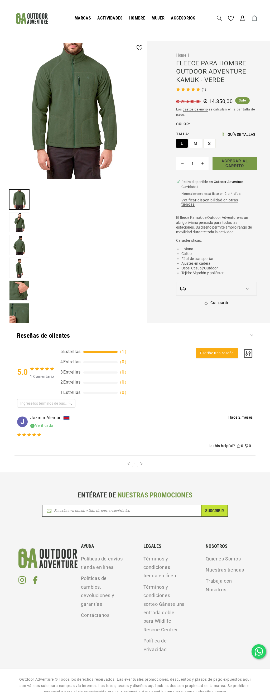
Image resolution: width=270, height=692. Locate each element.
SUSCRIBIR (214, 510)
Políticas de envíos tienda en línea (102, 563)
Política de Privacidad (155, 645)
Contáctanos (95, 615)
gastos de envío (195, 109)
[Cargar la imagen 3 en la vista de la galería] (19, 245)
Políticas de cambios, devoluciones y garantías (97, 591)
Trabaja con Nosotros (219, 585)
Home (181, 55)
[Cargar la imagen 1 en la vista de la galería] (19, 200)
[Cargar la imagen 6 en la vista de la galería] (19, 313)
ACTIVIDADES (110, 18)
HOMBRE (137, 18)
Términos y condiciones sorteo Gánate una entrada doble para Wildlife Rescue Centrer (164, 608)
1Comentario (42, 376)
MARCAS (83, 18)
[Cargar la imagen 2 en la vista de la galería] (19, 222)
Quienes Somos (223, 559)
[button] (82, 18)
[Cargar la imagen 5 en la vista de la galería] (19, 290)
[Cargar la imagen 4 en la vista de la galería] (19, 268)
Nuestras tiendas (225, 570)
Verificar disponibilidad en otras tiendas (209, 202)
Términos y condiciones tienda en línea (159, 567)
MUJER (158, 18)
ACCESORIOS (183, 18)
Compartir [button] (219, 303)
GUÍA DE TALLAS (241, 134)
